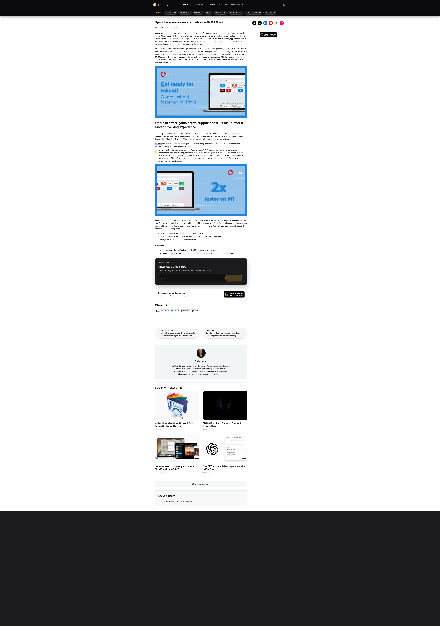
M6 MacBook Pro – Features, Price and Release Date (222, 424)
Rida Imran (165, 27)
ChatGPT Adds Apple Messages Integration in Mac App (224, 468)
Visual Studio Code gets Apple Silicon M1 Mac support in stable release (189, 250)
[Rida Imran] (201, 353)
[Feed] (276, 23)
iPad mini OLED (220, 12)
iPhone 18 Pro (185, 12)
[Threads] (254, 23)
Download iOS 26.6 (253, 12)
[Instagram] (282, 23)
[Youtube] (271, 23)
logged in (172, 501)
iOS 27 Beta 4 (270, 12)
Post (158, 311)
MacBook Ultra (236, 12)
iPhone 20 (198, 12)
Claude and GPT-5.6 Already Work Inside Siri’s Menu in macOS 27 (174, 468)
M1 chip (158, 143)
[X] (260, 23)
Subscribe (234, 278)
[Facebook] (265, 23)
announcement (205, 226)
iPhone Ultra (170, 12)
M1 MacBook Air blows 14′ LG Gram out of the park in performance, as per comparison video (197, 253)
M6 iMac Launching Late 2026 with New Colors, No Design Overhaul (174, 424)
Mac (156, 27)
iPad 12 (208, 12)
